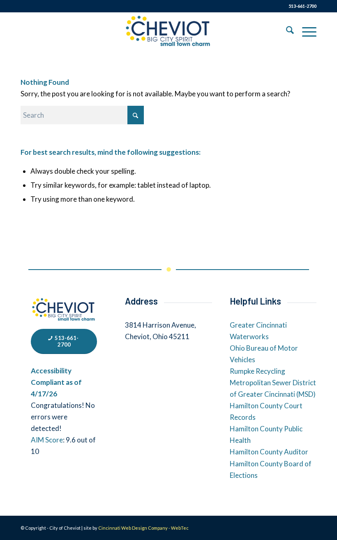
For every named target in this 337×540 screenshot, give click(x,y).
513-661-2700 (302, 6)
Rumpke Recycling (257, 371)
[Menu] (305, 31)
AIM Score (47, 439)
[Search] (286, 31)
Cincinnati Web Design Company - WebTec (143, 528)
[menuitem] (286, 31)
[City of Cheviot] (168, 31)
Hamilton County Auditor (269, 451)
